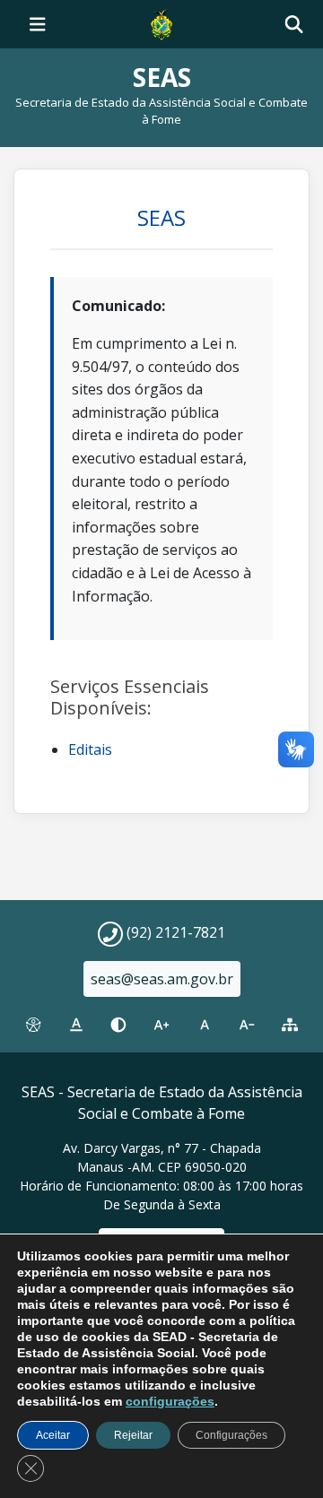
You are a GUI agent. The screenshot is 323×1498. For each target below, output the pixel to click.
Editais (90, 749)
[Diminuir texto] (247, 1024)
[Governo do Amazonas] (161, 22)
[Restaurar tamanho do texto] (204, 1024)
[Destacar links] (76, 1024)
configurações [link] (170, 1401)
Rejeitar (133, 1435)
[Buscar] (294, 24)
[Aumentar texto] (161, 1024)
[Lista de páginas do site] (290, 1024)
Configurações (231, 1435)
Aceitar (53, 1435)
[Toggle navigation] (37, 24)
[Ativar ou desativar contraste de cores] (118, 1024)
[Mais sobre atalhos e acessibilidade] (33, 1024)
